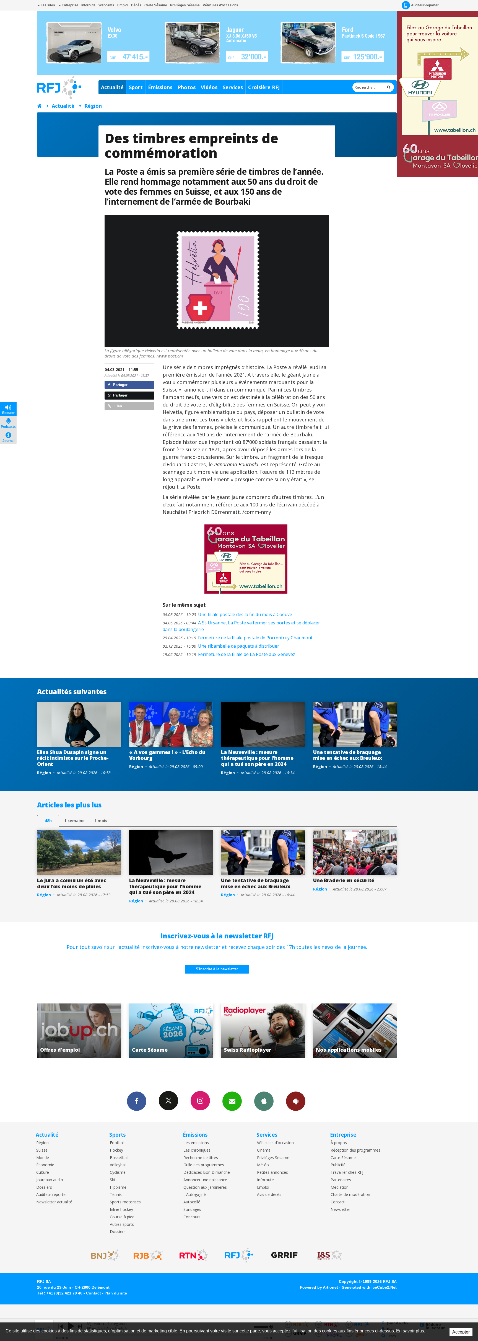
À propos (339, 1143)
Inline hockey (121, 1209)
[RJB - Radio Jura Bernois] (148, 1255)
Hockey (116, 1150)
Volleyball (118, 1165)
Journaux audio (49, 1180)
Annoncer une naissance (205, 1180)
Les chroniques (197, 1150)
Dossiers (44, 1187)
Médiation (340, 1187)
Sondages (192, 1209)
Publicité (338, 1165)
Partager (120, 385)
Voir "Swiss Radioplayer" (171, 1030)
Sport (136, 87)
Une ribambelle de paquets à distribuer (221, 646)
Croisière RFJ (264, 87)
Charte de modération (350, 1194)
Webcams (106, 5)
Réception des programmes (355, 1150)
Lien (117, 406)
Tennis (116, 1194)
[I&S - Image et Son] (329, 1255)
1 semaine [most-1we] (74, 820)
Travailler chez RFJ (347, 1172)
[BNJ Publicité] (103, 1255)
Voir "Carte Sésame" (79, 1030)
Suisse (42, 1150)
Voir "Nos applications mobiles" (263, 1030)
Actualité (112, 87)
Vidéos (209, 87)
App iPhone (264, 1101)
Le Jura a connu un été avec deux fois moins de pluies (71, 883)
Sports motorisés (125, 1202)
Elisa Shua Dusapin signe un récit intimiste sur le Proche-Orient (72, 758)
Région (93, 105)
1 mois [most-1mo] (100, 820)
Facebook (136, 1101)
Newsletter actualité (54, 1202)
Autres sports (122, 1224)
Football (117, 1143)
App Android (295, 1101)
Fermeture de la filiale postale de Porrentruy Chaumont (238, 638)
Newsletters (232, 1101)
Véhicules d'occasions (220, 5)
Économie (45, 1165)
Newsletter (340, 1209)
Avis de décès (269, 1194)
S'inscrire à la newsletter (217, 969)
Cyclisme (118, 1172)
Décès (136, 5)
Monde (42, 1157)
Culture (42, 1172)
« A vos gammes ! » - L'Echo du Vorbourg (167, 755)
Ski (112, 1180)
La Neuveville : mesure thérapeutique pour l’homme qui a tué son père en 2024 (257, 758)
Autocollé (191, 1202)
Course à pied (122, 1217)
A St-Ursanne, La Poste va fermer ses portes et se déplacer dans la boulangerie (241, 626)
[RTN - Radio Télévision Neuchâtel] (193, 1255)
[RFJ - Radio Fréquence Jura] (239, 1255)
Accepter (461, 1332)
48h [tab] (48, 820)
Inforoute (88, 5)
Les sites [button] (47, 5)
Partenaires (341, 1180)
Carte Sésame (155, 5)
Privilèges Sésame (185, 5)
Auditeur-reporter (425, 5)
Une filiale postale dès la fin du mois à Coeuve (227, 614)
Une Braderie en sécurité (343, 880)
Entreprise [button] (69, 5)
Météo (263, 1165)
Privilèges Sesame (273, 1157)
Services (233, 87)
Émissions (160, 87)
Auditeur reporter (51, 1194)
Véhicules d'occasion (275, 1143)
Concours (192, 1217)
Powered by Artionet (319, 1287)
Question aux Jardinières (205, 1187)
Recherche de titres (200, 1157)
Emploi (122, 5)
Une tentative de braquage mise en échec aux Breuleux (347, 755)
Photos (187, 87)
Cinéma (264, 1150)
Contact (338, 1202)
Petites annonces (272, 1172)
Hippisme (118, 1187)
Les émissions (196, 1143)
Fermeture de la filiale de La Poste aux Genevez (229, 654)
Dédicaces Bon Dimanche (206, 1172)
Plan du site (116, 1293)
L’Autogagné (194, 1194)
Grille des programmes (203, 1165)
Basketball (119, 1157)
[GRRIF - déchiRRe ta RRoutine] (284, 1255)
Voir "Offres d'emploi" (355, 1030)
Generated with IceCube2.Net (369, 1287)
